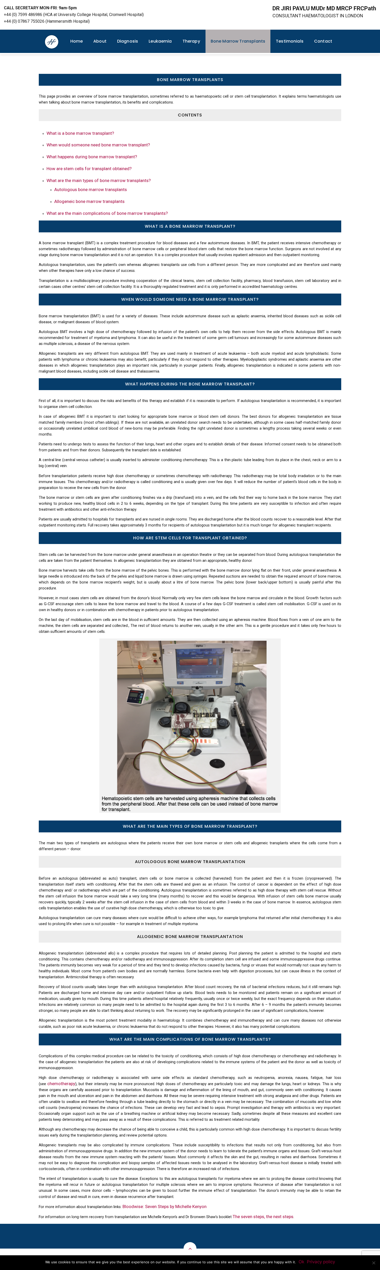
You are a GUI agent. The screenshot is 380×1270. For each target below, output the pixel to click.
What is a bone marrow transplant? (80, 133)
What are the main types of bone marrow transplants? (99, 180)
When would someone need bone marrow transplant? (98, 144)
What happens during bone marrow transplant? (92, 156)
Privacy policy (321, 1261)
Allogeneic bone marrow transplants (89, 201)
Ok (301, 1261)
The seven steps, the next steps (263, 1216)
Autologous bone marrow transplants (90, 189)
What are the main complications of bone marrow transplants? (107, 213)
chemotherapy (61, 1083)
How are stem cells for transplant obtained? (89, 168)
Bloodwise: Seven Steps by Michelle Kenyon (165, 1206)
